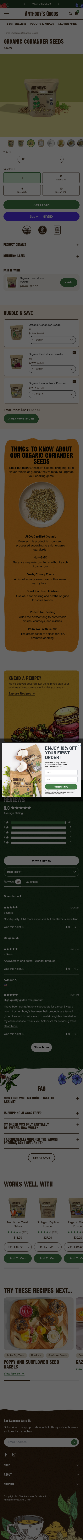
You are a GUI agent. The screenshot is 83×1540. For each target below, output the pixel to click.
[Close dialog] (78, 745)
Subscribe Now (61, 786)
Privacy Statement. (58, 793)
